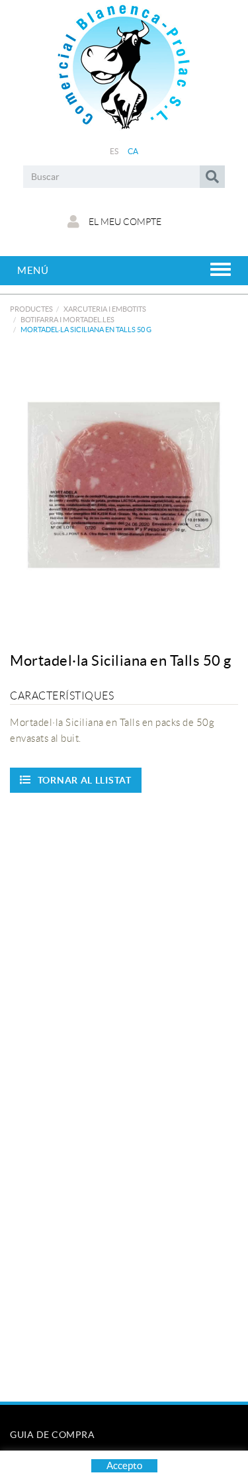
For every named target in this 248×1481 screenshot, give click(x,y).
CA (133, 151)
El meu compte (124, 221)
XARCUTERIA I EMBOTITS (104, 309)
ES (114, 151)
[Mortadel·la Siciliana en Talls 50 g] (124, 484)
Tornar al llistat (85, 780)
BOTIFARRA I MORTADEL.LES (67, 320)
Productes (31, 309)
